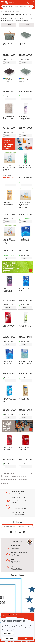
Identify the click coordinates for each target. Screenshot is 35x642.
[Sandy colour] (6, 42)
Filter (26, 25)
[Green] (4, 42)
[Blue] (3, 42)
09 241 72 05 (15, 545)
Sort (9, 25)
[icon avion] (32, 526)
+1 (9, 78)
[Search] (30, 6)
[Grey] (5, 42)
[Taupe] (7, 42)
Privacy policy (7, 633)
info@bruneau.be (16, 548)
